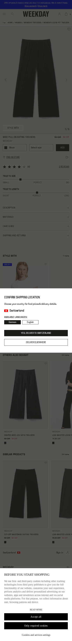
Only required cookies (36, 625)
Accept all (36, 616)
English (30, 322)
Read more (36, 609)
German (12, 322)
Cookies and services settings (36, 635)
